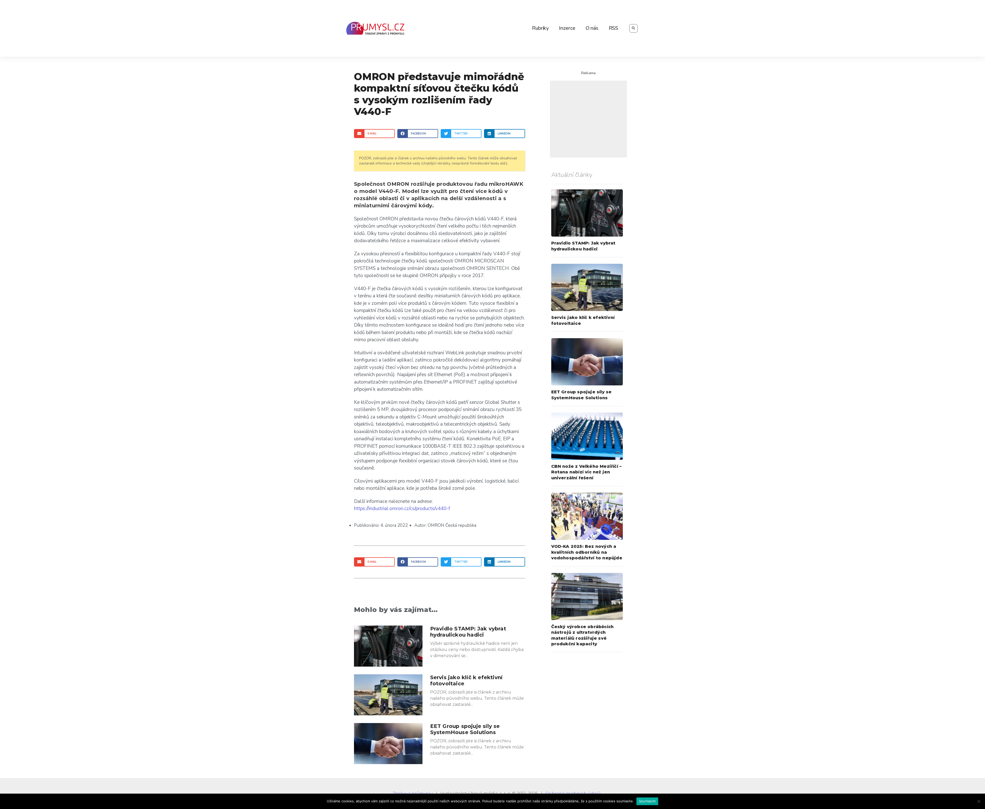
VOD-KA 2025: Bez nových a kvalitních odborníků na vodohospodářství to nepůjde (586, 552)
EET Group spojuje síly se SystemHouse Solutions (465, 729)
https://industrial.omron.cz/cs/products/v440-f (402, 508)
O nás (592, 28)
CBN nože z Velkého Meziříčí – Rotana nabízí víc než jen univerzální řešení (586, 472)
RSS (613, 28)
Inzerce (567, 28)
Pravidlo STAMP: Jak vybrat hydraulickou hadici (468, 632)
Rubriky (540, 28)
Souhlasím (647, 801)
